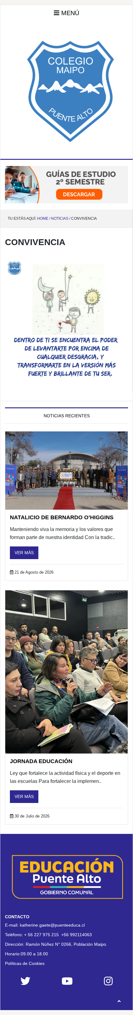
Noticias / (60, 218)
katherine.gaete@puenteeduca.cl (52, 925)
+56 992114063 (76, 934)
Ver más (24, 552)
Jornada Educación (41, 761)
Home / (43, 218)
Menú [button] (69, 13)
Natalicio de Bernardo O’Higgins (62, 517)
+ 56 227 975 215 (41, 934)
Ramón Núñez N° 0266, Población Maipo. (66, 944)
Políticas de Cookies (25, 963)
